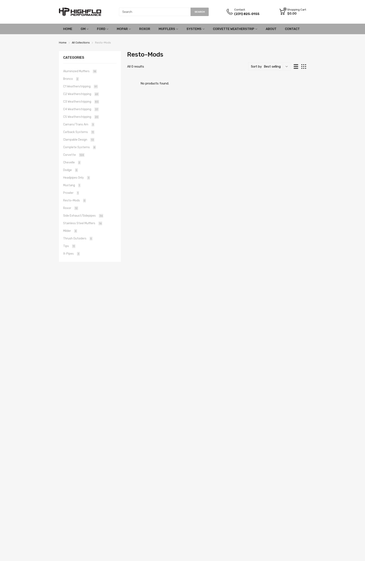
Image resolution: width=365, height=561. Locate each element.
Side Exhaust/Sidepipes (83, 215)
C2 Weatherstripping (80, 94)
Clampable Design (78, 139)
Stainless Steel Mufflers (82, 223)
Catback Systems (78, 132)
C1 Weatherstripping (80, 86)
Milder (69, 231)
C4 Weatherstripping (80, 109)
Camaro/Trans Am (78, 124)
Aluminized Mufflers (79, 71)
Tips (69, 246)
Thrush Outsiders (77, 238)
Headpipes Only (76, 177)
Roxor (70, 208)
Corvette (73, 155)
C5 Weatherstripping (80, 117)
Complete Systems (79, 147)
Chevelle (71, 162)
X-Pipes (71, 253)
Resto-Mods (74, 200)
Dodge (70, 170)
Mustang (71, 185)
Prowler (70, 193)
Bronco (70, 79)
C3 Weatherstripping (80, 101)
